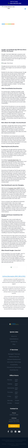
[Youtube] (19, 432)
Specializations (14, 339)
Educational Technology (14, 367)
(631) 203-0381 (14, 415)
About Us (14, 336)
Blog (14, 344)
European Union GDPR (14, 188)
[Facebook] (8, 432)
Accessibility (14, 364)
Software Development (14, 359)
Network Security (14, 356)
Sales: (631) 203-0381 (15, 3)
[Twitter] (12, 432)
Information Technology (14, 362)
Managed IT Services (14, 354)
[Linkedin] (15, 432)
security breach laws (13, 160)
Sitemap (4, 444)
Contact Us (14, 341)
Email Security (14, 370)
